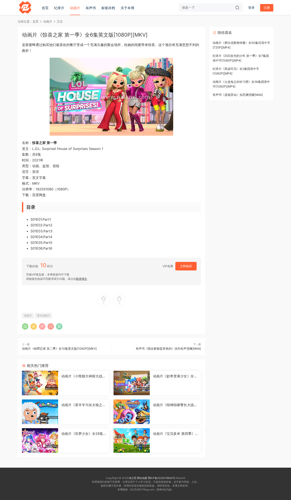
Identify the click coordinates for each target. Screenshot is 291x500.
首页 (45, 8)
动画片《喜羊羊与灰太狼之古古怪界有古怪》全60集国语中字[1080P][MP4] (83, 405)
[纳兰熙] (25, 7)
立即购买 (186, 266)
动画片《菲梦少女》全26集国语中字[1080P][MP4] (82, 433)
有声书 (91, 8)
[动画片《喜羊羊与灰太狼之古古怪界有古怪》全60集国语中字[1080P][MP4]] (40, 411)
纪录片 (59, 8)
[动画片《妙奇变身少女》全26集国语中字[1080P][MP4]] (132, 383)
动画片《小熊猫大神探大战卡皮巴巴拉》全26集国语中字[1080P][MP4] (83, 376)
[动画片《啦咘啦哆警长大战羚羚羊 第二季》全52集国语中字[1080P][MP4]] (132, 411)
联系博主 (81, 278)
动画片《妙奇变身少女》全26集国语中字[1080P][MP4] (174, 376)
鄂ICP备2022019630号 (161, 478)
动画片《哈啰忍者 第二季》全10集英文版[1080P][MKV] (59, 348)
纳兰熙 (132, 478)
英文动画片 (43, 315)
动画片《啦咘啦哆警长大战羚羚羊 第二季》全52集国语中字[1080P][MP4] (175, 405)
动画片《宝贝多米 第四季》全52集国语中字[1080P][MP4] (175, 433)
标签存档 (108, 8)
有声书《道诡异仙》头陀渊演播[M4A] (238, 94)
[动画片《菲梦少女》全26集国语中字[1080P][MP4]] (40, 440)
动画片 (75, 8)
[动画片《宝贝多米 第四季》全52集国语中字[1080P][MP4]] (132, 440)
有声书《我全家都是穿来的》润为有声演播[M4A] (168, 348)
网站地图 (142, 478)
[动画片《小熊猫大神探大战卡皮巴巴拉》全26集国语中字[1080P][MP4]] (40, 383)
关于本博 (127, 8)
